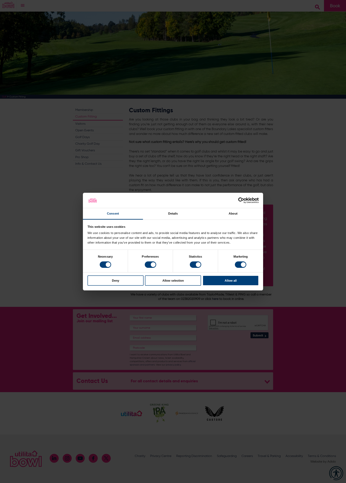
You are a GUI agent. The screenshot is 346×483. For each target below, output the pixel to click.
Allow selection (173, 280)
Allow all (231, 280)
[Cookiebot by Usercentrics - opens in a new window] (241, 200)
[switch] (150, 264)
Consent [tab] (113, 213)
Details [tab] (173, 213)
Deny (115, 280)
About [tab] (233, 213)
